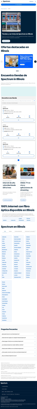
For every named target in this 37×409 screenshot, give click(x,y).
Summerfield (4, 303)
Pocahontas (28, 268)
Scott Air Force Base (6, 292)
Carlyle (3, 260)
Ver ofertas (23, 200)
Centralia (4, 264)
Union (3, 309)
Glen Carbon (16, 256)
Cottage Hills (4, 270)
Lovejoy (20, 218)
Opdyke (27, 264)
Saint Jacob (4, 286)
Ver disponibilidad (18, 4)
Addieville (4, 236)
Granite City (16, 260)
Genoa (15, 251)
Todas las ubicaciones (4, 8)
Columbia (4, 268)
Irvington (16, 268)
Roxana (3, 284)
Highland (16, 266)
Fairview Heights (17, 247)
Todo (5, 231)
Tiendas (10, 231)
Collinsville (4, 266)
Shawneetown (5, 294)
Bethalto (4, 253)
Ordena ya (31, 1)
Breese (3, 256)
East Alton (16, 236)
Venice (3, 313)
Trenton (3, 305)
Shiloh (3, 296)
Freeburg (16, 249)
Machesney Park (17, 277)
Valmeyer (28, 220)
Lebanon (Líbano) (17, 272)
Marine (27, 241)
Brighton (4, 220)
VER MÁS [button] (4, 389)
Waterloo (4, 315)
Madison (28, 236)
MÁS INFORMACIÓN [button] (7, 391)
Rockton (28, 277)
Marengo (28, 239)
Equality (16, 245)
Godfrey (16, 258)
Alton (3, 241)
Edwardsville (16, 243)
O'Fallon (28, 258)
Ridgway (28, 275)
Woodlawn (4, 320)
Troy (3, 307)
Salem (3, 288)
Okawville (28, 262)
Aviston (3, 245)
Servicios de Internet (18, 231)
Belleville (4, 251)
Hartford (16, 262)
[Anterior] (1, 61)
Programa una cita (6, 40)
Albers (3, 239)
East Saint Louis (17, 241)
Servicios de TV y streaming (30, 231)
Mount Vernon (29, 251)
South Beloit (4, 299)
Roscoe (3, 282)
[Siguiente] (35, 61)
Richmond (28, 270)
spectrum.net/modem (25, 367)
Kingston (16, 270)
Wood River (4, 318)
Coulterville (13, 220)
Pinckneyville (21, 220)
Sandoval (4, 290)
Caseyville (4, 262)
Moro (27, 249)
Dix (2, 275)
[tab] (18, 386)
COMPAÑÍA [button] (5, 386)
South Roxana (5, 301)
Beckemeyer (4, 249)
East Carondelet (17, 239)
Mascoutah (28, 245)
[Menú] (1, 1)
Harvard (15, 264)
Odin (27, 260)
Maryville (28, 243)
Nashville (28, 253)
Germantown (17, 253)
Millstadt (28, 247)
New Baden (28, 256)
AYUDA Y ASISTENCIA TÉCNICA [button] (11, 394)
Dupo (3, 277)
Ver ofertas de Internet (8, 200)
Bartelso (3, 247)
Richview (28, 218)
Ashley (3, 243)
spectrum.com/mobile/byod (18, 373)
